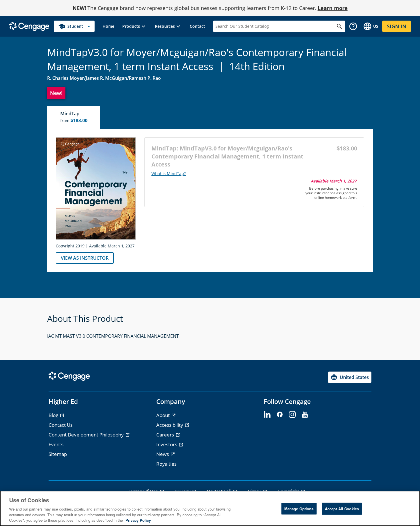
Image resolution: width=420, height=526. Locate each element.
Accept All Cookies (342, 508)
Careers (165, 434)
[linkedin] (267, 414)
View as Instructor (85, 258)
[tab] (74, 117)
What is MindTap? (168, 173)
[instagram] (292, 414)
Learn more (333, 8)
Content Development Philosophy (87, 434)
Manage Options (299, 508)
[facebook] (279, 414)
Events (56, 444)
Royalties (166, 464)
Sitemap (58, 454)
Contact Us (61, 425)
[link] (108, 26)
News (163, 454)
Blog (54, 415)
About (163, 415)
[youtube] (304, 414)
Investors (167, 444)
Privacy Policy (138, 520)
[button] (134, 26)
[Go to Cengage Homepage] (29, 26)
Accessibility (170, 425)
